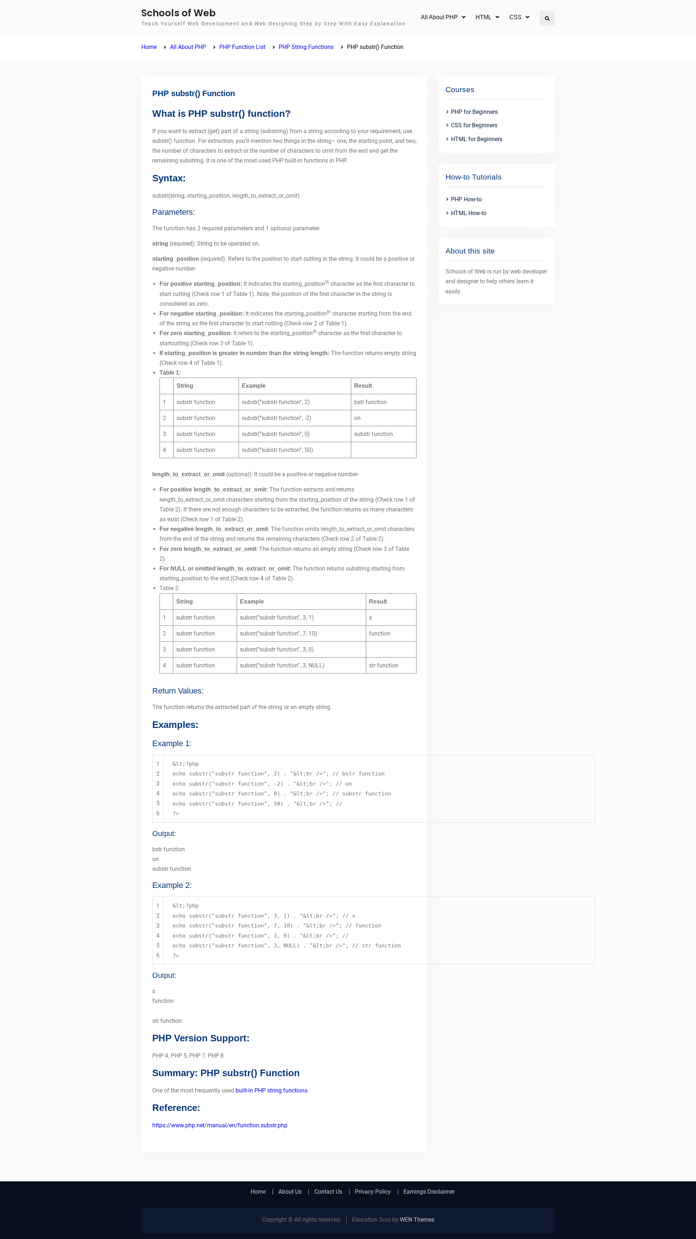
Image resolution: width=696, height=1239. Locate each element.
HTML (484, 17)
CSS (515, 17)
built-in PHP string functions (271, 1090)
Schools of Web (178, 13)
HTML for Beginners (476, 139)
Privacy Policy (373, 1192)
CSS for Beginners (474, 125)
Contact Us (328, 1192)
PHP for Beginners (474, 111)
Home (258, 1192)
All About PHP (439, 17)
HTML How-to (468, 213)
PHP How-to (466, 199)
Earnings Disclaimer (429, 1192)
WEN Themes (417, 1219)
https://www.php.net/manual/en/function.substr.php (219, 1125)
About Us (290, 1192)
